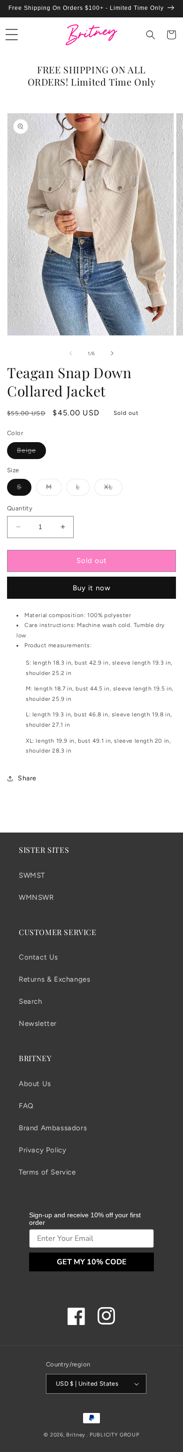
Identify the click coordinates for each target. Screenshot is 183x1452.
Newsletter (38, 1023)
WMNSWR (36, 897)
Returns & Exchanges (54, 979)
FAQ (26, 1106)
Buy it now (92, 588)
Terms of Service (47, 1172)
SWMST (32, 875)
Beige (31, 452)
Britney (75, 1435)
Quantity (19, 508)
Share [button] (27, 778)
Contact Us (38, 957)
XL (113, 489)
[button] (11, 34)
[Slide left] (71, 353)
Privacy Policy (42, 1150)
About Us (35, 1083)
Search (30, 1001)
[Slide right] (112, 353)
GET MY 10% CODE (92, 1262)
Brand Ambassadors (53, 1128)
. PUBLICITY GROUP (113, 1435)
